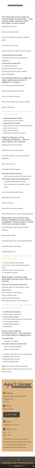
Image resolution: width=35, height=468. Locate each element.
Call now (12, 414)
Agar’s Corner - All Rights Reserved (19, 463)
